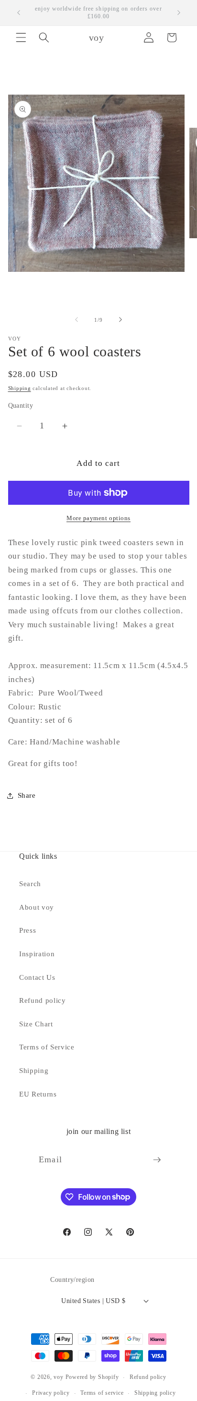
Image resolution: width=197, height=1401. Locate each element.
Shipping (19, 388)
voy (59, 1377)
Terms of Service (47, 1047)
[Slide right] (120, 319)
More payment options (98, 518)
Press (27, 930)
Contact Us (37, 977)
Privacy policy (51, 1392)
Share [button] (27, 795)
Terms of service (101, 1392)
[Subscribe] (156, 1159)
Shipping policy (155, 1392)
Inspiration (37, 954)
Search (30, 883)
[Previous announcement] (18, 13)
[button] (21, 37)
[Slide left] (76, 319)
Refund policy (42, 1000)
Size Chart (36, 1024)
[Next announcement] (178, 13)
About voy (36, 907)
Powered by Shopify (92, 1377)
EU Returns (38, 1094)
